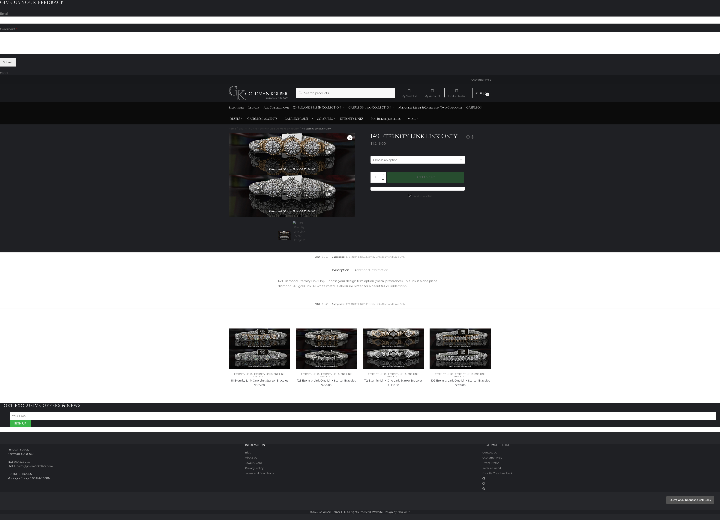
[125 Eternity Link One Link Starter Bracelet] (326, 348)
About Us (251, 457)
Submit (8, 62)
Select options (259, 393)
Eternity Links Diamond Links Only (279, 128)
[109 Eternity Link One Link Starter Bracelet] (460, 348)
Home (232, 128)
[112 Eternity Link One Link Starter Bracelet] (393, 348)
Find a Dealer (456, 95)
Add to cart (425, 177)
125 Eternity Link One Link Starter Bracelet (326, 380)
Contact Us (489, 452)
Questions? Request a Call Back (690, 500)
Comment (8, 29)
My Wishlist (409, 95)
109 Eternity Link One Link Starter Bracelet (460, 380)
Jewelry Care (253, 463)
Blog (248, 452)
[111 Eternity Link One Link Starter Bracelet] (259, 348)
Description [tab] (340, 270)
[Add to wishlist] (285, 333)
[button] (349, 137)
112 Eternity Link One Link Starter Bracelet (393, 380)
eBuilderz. (404, 512)
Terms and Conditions (259, 473)
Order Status (490, 463)
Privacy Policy (254, 468)
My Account (432, 95)
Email (4, 13)
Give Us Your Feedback (497, 473)
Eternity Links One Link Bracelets (269, 375)
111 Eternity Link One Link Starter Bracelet (259, 380)
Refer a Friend (491, 468)
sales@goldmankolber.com (35, 466)
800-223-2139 (22, 461)
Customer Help (481, 79)
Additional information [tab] (371, 270)
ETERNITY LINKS (247, 128)
